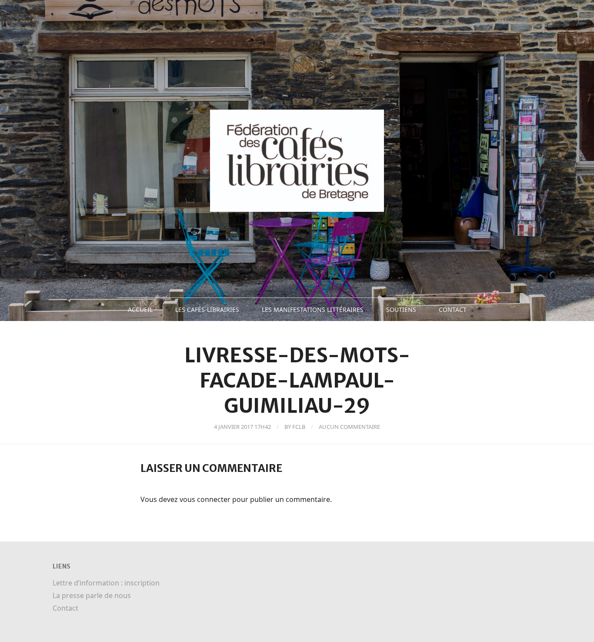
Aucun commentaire (349, 427)
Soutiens (401, 309)
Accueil (140, 309)
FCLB (298, 427)
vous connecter (205, 499)
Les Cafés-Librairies (207, 309)
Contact (453, 309)
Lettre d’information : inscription (106, 583)
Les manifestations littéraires (313, 309)
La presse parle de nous (92, 595)
